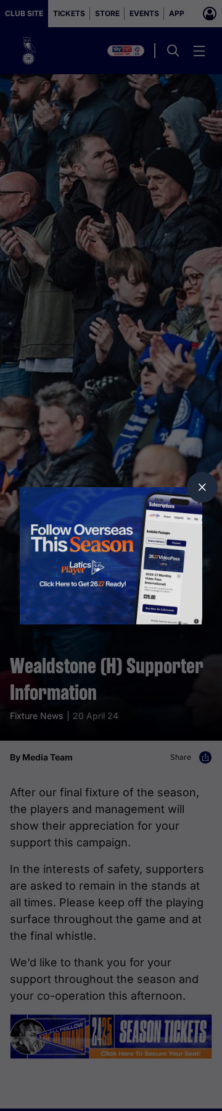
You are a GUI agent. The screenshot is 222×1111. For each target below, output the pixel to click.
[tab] (202, 487)
